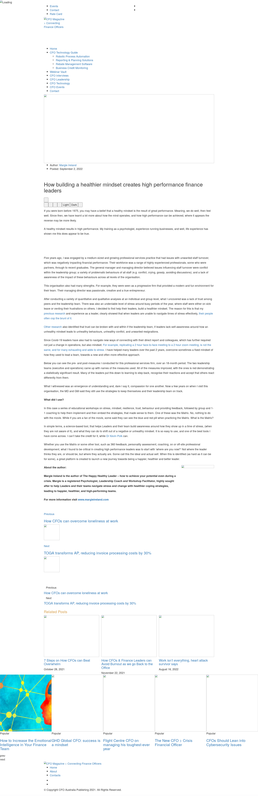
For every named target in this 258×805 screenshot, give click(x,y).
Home (53, 48)
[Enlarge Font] (59, 204)
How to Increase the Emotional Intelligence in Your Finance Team (25, 744)
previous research (54, 313)
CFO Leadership (60, 79)
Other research (53, 327)
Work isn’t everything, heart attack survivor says (183, 662)
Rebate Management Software (74, 64)
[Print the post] (80, 204)
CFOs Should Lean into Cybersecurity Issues (225, 742)
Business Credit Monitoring (72, 68)
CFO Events (57, 87)
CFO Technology (60, 83)
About (53, 771)
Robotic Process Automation (73, 56)
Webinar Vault (58, 72)
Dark (74, 205)
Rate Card (56, 14)
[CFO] (72, 763)
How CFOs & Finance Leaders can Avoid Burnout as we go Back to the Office (127, 664)
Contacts (55, 775)
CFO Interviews (59, 75)
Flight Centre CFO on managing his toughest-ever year (126, 744)
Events (54, 6)
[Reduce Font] (50, 204)
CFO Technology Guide (64, 52)
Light (66, 205)
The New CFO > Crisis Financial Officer (173, 742)
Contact (54, 10)
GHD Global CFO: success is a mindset (76, 742)
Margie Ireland (67, 165)
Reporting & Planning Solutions (74, 60)
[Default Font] (55, 204)
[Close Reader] (46, 204)
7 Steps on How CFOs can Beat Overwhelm (67, 662)
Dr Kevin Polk (114, 436)
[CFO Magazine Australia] (54, 25)
